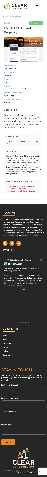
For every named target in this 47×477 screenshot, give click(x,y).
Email (7, 424)
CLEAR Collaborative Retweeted (21, 260)
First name (9, 385)
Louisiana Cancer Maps (17, 189)
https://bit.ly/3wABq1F (13, 285)
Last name (9, 398)
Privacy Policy (17, 473)
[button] (37, 5)
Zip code (9, 411)
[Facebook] (5, 243)
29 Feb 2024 (17, 264)
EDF (10, 264)
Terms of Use (29, 473)
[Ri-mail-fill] (18, 243)
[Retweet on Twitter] (8, 260)
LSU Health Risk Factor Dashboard (21, 186)
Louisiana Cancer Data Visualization (21, 191)
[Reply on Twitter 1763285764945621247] (5, 289)
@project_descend (33, 283)
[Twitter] (11, 243)
